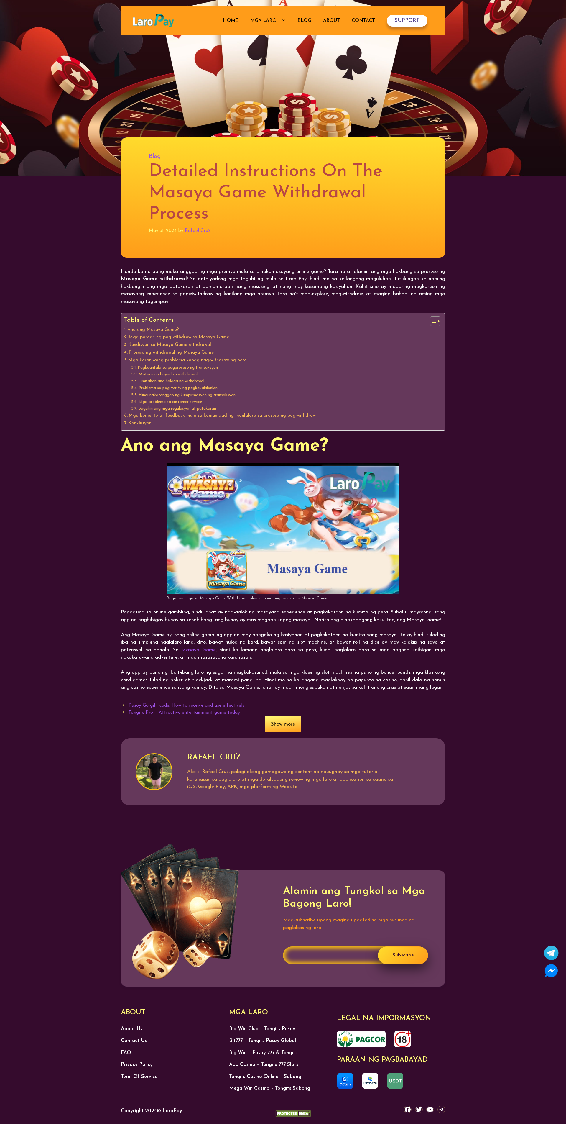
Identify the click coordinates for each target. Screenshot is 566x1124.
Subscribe (403, 955)
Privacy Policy (137, 1064)
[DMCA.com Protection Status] (293, 1114)
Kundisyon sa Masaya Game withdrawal (169, 344)
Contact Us (134, 1040)
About (331, 20)
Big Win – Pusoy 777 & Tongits (263, 1052)
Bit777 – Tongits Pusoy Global (262, 1040)
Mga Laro (264, 20)
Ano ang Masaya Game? (153, 329)
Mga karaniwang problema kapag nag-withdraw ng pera (187, 360)
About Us (131, 1028)
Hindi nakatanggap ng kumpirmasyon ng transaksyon (187, 395)
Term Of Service (139, 1076)
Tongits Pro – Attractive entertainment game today (184, 712)
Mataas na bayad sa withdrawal (168, 374)
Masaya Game (198, 649)
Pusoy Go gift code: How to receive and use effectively (187, 705)
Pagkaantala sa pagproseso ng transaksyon (178, 368)
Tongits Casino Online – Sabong (265, 1076)
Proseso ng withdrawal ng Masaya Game (171, 352)
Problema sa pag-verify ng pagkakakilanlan (178, 388)
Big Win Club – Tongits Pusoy (262, 1028)
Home (230, 20)
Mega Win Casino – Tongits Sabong (269, 1088)
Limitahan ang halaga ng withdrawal (171, 381)
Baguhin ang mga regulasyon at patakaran (177, 409)
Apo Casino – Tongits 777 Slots (263, 1064)
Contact (363, 20)
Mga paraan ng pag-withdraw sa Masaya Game (179, 337)
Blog (304, 20)
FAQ (126, 1052)
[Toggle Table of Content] (432, 321)
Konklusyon (140, 423)
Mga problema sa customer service (170, 402)
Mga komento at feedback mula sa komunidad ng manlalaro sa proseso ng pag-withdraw (222, 415)
